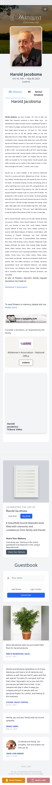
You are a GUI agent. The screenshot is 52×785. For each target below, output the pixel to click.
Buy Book (26, 516)
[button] (26, 623)
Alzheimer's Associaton (16, 287)
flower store (11, 307)
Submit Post (26, 595)
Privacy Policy (19, 774)
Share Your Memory (16, 552)
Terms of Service (33, 774)
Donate (26, 362)
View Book (12, 516)
